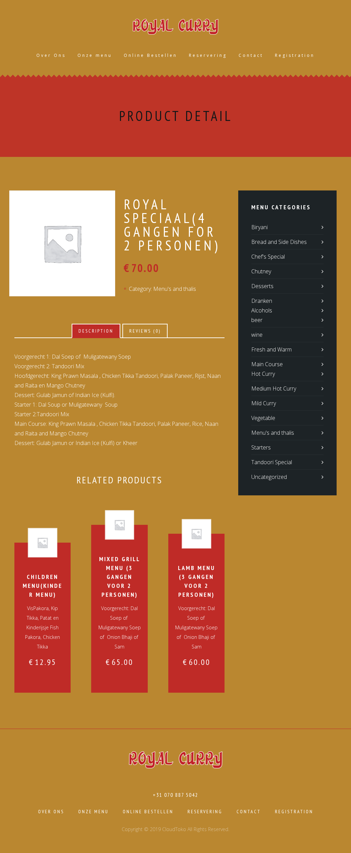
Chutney (261, 271)
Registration (295, 55)
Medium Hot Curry (273, 388)
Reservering (208, 55)
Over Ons (51, 55)
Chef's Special (268, 256)
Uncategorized (269, 477)
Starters (261, 447)
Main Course (267, 364)
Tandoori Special (271, 462)
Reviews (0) (145, 331)
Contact (251, 55)
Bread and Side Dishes (279, 242)
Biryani (259, 227)
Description (95, 331)
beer (257, 320)
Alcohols (261, 310)
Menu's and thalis (174, 289)
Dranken (261, 301)
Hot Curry (263, 374)
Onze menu (94, 55)
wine (257, 334)
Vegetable (263, 418)
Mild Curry (263, 403)
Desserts (262, 286)
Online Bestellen (150, 55)
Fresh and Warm (271, 349)
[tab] (96, 331)
